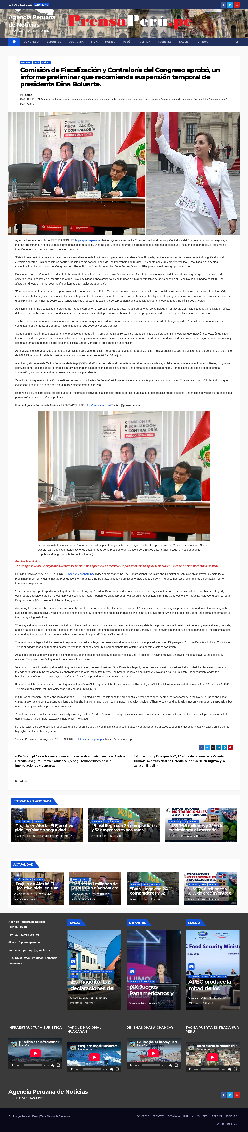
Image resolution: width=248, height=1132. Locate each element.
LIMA (94, 41)
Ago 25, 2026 (198, 998)
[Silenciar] (52, 1065)
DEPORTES (53, 41)
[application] (35, 1053)
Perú (22, 104)
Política (30, 104)
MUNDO (110, 41)
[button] (237, 41)
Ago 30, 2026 (82, 894)
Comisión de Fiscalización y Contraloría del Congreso (69, 99)
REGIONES (165, 41)
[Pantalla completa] (58, 1065)
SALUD (183, 41)
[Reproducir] (13, 1065)
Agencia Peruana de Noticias (48, 1091)
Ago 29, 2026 (198, 899)
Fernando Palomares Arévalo (186, 99)
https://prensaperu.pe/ (215, 99)
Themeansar (65, 1116)
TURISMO (202, 41)
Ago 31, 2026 (24, 894)
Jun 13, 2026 (139, 1003)
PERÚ (126, 41)
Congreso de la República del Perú (118, 99)
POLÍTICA (143, 41)
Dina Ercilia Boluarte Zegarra (153, 99)
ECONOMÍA (76, 41)
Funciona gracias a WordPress (23, 1116)
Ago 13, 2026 (80, 1003)
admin (29, 94)
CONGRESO (31, 41)
